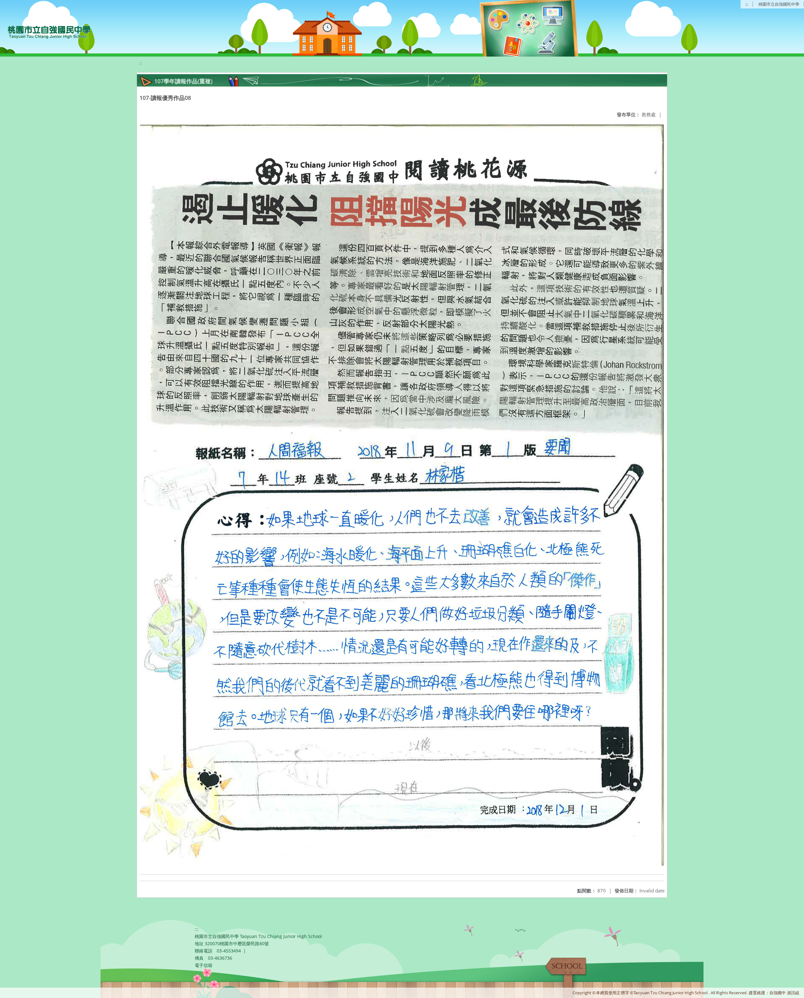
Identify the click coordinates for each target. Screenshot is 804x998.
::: (746, 4)
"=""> (520, 931)
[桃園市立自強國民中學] (46, 31)
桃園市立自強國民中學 (778, 4)
